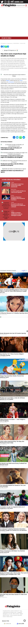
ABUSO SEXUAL (13, 189)
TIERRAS (12, 182)
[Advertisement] (14, 18)
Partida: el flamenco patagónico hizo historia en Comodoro (18, 198)
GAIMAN (12, 202)
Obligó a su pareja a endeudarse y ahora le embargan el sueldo (16, 214)
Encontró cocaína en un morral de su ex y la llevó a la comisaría (18, 205)
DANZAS (12, 195)
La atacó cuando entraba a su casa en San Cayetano (18, 191)
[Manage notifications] (24, 620)
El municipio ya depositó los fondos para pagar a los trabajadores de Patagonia (12, 156)
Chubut (7, 80)
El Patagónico (3, 43)
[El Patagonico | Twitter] (2, 2)
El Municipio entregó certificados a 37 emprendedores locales (11, 148)
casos (21, 80)
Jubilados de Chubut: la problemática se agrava (12, 171)
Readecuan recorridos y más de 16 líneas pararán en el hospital (12, 164)
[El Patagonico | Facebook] (5, 2)
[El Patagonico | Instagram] (8, 2)
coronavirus (11, 82)
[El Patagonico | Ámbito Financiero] (18, 2)
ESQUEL (12, 211)
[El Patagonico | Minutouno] (12, 2)
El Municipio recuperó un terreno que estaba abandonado (17, 185)
